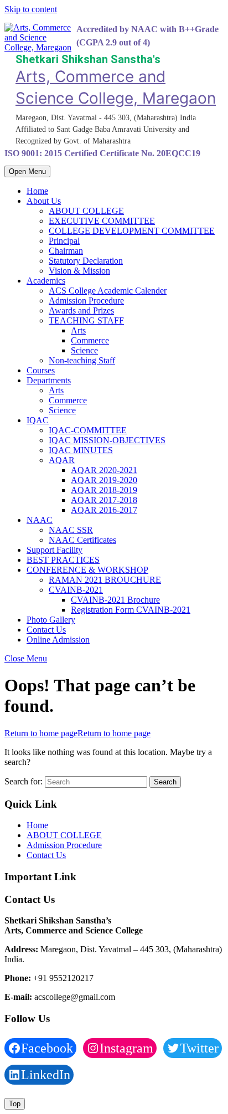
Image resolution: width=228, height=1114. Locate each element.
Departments (49, 380)
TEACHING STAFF (86, 320)
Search (165, 782)
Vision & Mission (79, 270)
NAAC (40, 520)
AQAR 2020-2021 (104, 470)
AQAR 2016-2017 (104, 510)
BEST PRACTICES (63, 559)
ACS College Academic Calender (108, 290)
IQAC (38, 420)
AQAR (62, 460)
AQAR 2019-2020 (104, 480)
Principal (64, 240)
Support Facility (54, 550)
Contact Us (46, 629)
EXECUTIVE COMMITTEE (102, 220)
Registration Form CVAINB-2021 (130, 609)
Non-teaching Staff (82, 360)
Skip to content (30, 9)
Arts (78, 330)
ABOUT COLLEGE (86, 210)
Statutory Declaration (86, 260)
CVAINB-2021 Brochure (115, 599)
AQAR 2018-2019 (104, 490)
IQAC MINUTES (81, 450)
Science (84, 350)
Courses (41, 370)
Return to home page (77, 733)
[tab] (27, 171)
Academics (46, 280)
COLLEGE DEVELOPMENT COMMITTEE (132, 230)
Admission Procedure (86, 300)
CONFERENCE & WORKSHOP (87, 569)
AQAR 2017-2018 (104, 500)
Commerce (90, 340)
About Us (44, 201)
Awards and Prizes (81, 310)
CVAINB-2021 (76, 589)
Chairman (66, 250)
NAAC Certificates (82, 540)
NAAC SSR (71, 530)
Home (37, 191)
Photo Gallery (51, 619)
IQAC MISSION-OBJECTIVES (107, 440)
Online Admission (58, 639)
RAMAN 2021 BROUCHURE (105, 579)
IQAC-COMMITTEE (88, 430)
